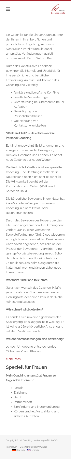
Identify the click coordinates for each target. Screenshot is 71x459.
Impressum (11, 447)
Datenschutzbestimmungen (33, 447)
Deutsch (20, 450)
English (35, 450)
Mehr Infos (13, 359)
